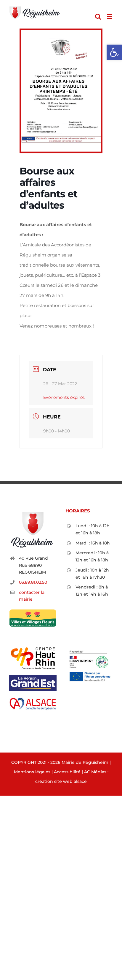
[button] (114, 52)
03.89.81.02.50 (33, 582)
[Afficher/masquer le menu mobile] (110, 16)
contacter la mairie (31, 596)
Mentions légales (32, 772)
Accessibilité (67, 772)
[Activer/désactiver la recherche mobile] (98, 16)
